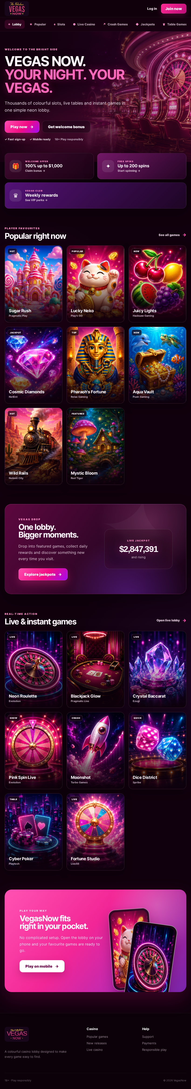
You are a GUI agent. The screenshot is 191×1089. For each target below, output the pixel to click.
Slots (59, 24)
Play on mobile (42, 966)
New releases (97, 1043)
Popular (37, 24)
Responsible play (154, 1049)
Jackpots (145, 24)
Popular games (97, 1036)
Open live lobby (171, 620)
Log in (152, 8)
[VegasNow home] (17, 8)
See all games (172, 234)
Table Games (175, 24)
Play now (22, 126)
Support (148, 1036)
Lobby (14, 24)
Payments (149, 1043)
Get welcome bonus (66, 126)
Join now (173, 8)
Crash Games (115, 24)
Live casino (95, 1049)
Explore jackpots (43, 574)
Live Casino (84, 24)
